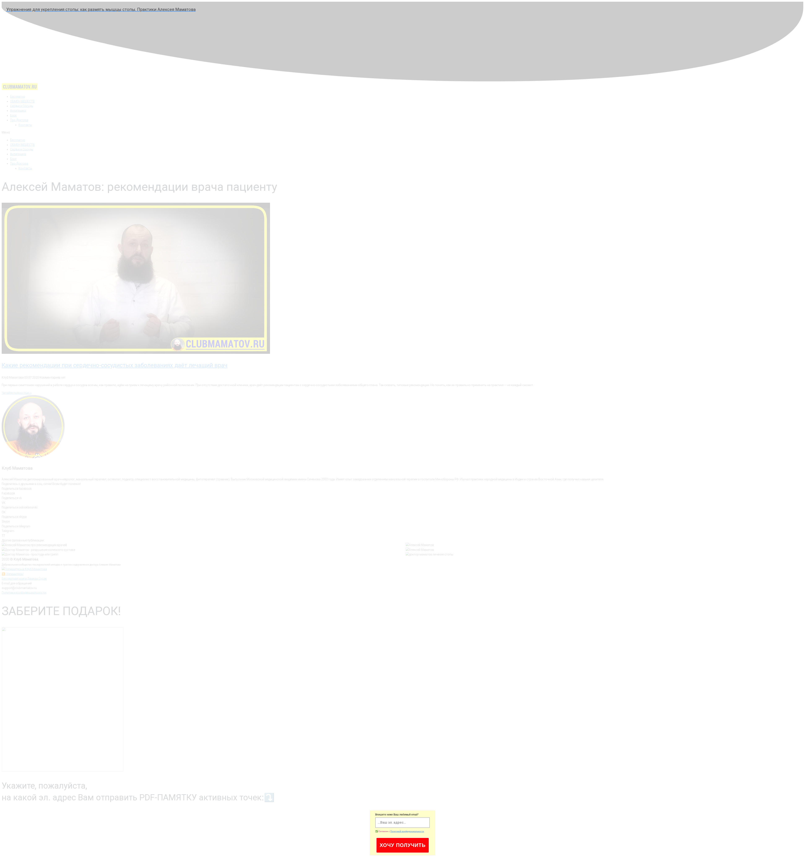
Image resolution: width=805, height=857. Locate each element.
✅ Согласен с (399, 831)
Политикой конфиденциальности (407, 831)
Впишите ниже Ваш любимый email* (397, 814)
